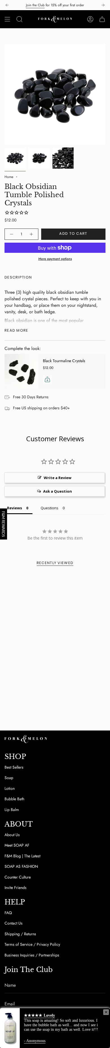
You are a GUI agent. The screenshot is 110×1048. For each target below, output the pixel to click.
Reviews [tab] (14, 507)
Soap (9, 777)
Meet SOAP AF (17, 845)
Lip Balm (12, 809)
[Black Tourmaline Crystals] (21, 371)
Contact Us (14, 923)
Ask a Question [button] (57, 491)
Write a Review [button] (57, 477)
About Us (12, 835)
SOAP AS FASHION (21, 866)
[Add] (47, 379)
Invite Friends (16, 887)
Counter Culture (18, 877)
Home (9, 176)
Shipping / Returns (20, 934)
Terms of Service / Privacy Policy (32, 944)
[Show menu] (7, 19)
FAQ (8, 913)
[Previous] (7, 5)
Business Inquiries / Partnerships (32, 955)
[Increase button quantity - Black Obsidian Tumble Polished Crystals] (31, 234)
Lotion (10, 788)
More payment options (55, 258)
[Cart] (102, 19)
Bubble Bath (14, 799)
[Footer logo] (26, 739)
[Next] (102, 5)
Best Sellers (14, 767)
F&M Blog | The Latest (22, 856)
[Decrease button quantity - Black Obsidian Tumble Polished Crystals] (11, 234)
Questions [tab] (49, 507)
